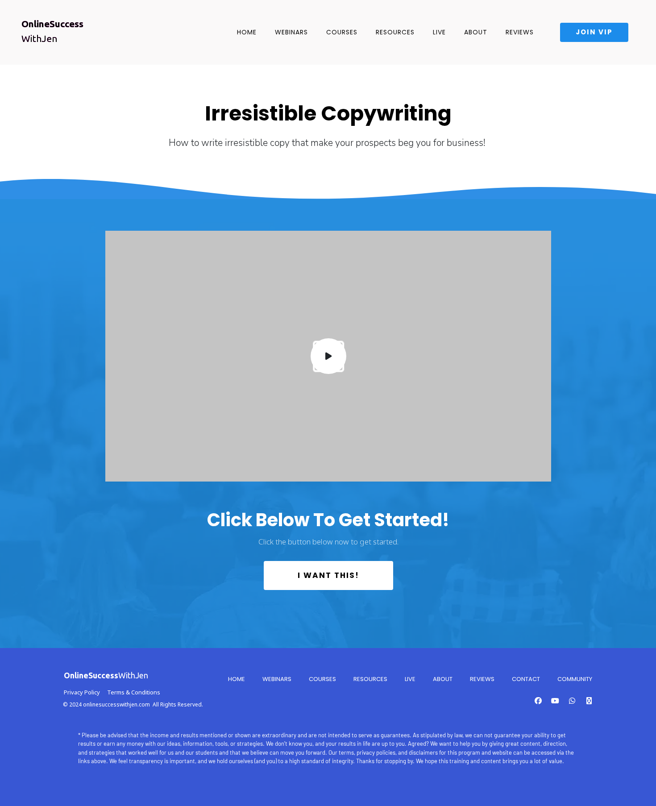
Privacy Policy (82, 692)
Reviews (520, 32)
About (475, 32)
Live (439, 32)
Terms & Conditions (133, 692)
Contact (526, 679)
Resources (395, 32)
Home (247, 32)
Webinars (291, 32)
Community (574, 679)
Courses (341, 32)
